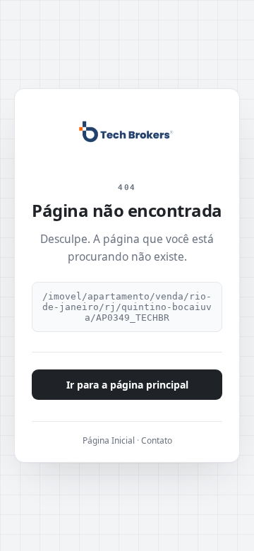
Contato (156, 440)
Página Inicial (109, 440)
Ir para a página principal (127, 384)
